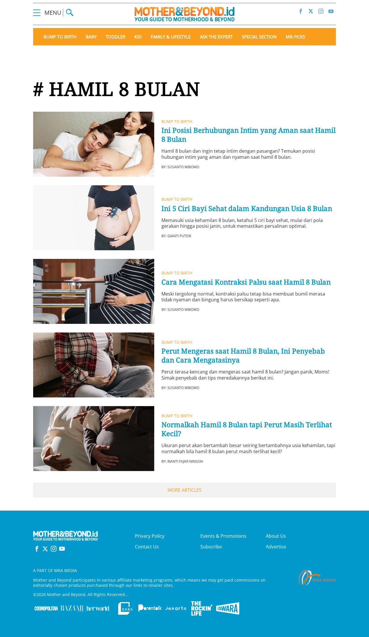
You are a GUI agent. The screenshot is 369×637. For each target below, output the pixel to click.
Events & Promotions (223, 536)
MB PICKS (295, 37)
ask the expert (216, 37)
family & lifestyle (171, 37)
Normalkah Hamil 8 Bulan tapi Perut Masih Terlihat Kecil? (246, 429)
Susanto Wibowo (183, 167)
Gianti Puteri (179, 235)
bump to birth (60, 37)
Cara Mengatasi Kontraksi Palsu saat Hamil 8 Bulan (246, 281)
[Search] (69, 12)
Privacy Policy (149, 536)
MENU (53, 12)
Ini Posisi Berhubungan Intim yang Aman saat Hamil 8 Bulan (248, 134)
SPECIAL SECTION (259, 37)
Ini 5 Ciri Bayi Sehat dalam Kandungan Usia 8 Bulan (246, 208)
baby (91, 37)
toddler (115, 37)
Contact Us (147, 546)
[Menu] (36, 12)
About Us (276, 536)
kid (137, 37)
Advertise (276, 546)
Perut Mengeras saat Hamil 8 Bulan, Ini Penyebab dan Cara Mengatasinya (243, 355)
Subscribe (211, 546)
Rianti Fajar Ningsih (185, 461)
